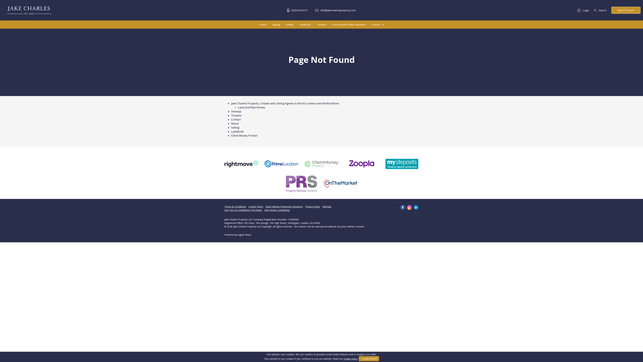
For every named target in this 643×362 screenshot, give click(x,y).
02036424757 (299, 10)
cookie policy (350, 358)
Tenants (236, 115)
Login (585, 10)
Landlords (237, 131)
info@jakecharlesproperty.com (338, 10)
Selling (235, 127)
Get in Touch (626, 10)
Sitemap (236, 111)
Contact (236, 119)
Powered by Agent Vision (237, 234)
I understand (369, 358)
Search (602, 10)
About (235, 123)
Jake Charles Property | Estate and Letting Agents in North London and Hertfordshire (285, 103)
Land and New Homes (251, 107)
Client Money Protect (244, 135)
